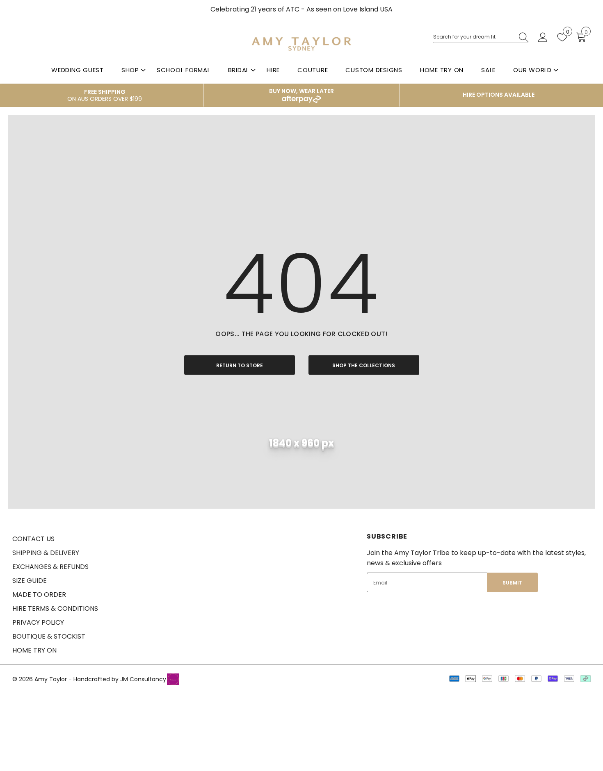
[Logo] (301, 44)
